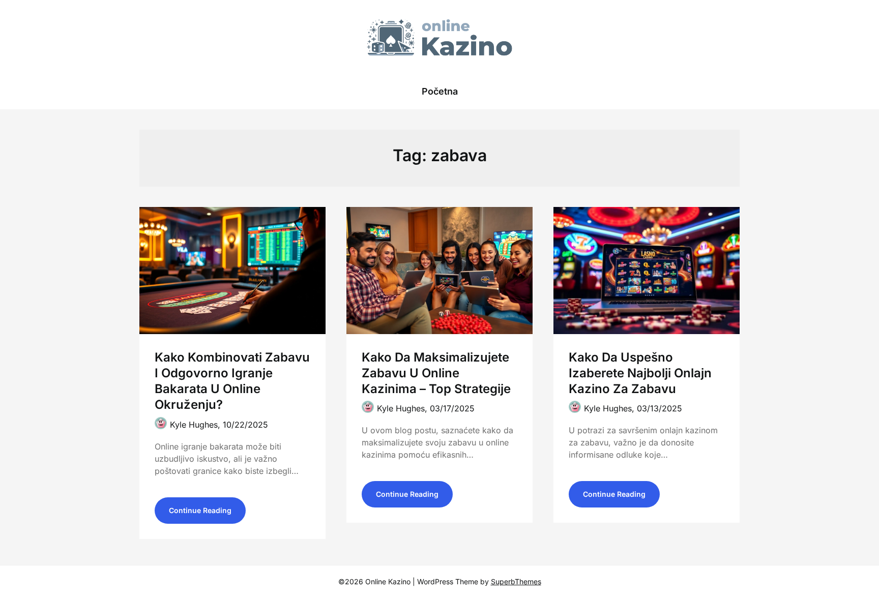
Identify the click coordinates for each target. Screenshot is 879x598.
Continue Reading (200, 510)
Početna (440, 91)
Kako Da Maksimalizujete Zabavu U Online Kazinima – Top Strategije (436, 373)
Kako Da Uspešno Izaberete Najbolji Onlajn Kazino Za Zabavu (640, 373)
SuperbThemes (516, 581)
